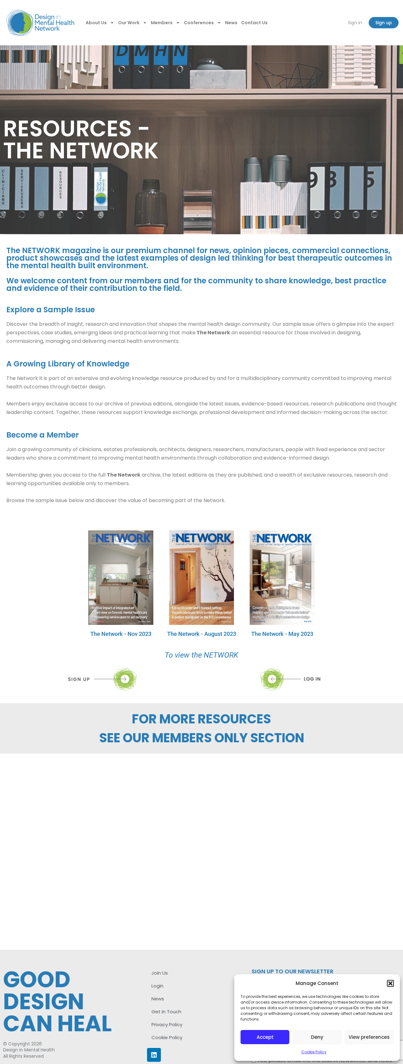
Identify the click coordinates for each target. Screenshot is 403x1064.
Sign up (383, 23)
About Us (96, 23)
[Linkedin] (154, 1055)
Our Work (128, 23)
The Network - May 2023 (282, 634)
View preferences (369, 1037)
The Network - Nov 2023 (120, 634)
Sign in (355, 23)
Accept (265, 1037)
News (231, 23)
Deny (317, 1037)
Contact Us (254, 23)
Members (162, 23)
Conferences (199, 23)
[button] (390, 983)
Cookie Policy (313, 1052)
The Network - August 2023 (201, 634)
